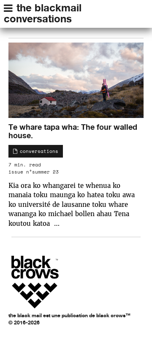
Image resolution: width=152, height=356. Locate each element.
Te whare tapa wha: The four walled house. (72, 131)
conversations (38, 19)
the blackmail (48, 8)
